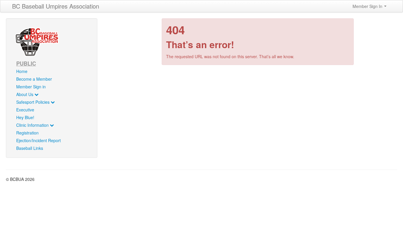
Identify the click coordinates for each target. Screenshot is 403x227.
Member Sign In (368, 6)
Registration (27, 133)
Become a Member (34, 79)
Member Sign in (31, 87)
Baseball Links (29, 148)
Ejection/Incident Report (38, 140)
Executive (25, 110)
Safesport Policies (33, 102)
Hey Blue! (25, 117)
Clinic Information (33, 125)
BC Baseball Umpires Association (55, 6)
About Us (25, 94)
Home (21, 71)
